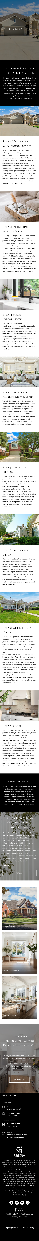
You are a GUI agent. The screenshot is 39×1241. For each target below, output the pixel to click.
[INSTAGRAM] (17, 1203)
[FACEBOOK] (11, 1203)
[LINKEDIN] (22, 1203)
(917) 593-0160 (12, 1126)
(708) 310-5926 (12, 1115)
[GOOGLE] (28, 1203)
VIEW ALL (19, 873)
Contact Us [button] (19, 1080)
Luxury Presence (19, 1217)
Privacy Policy (28, 1227)
